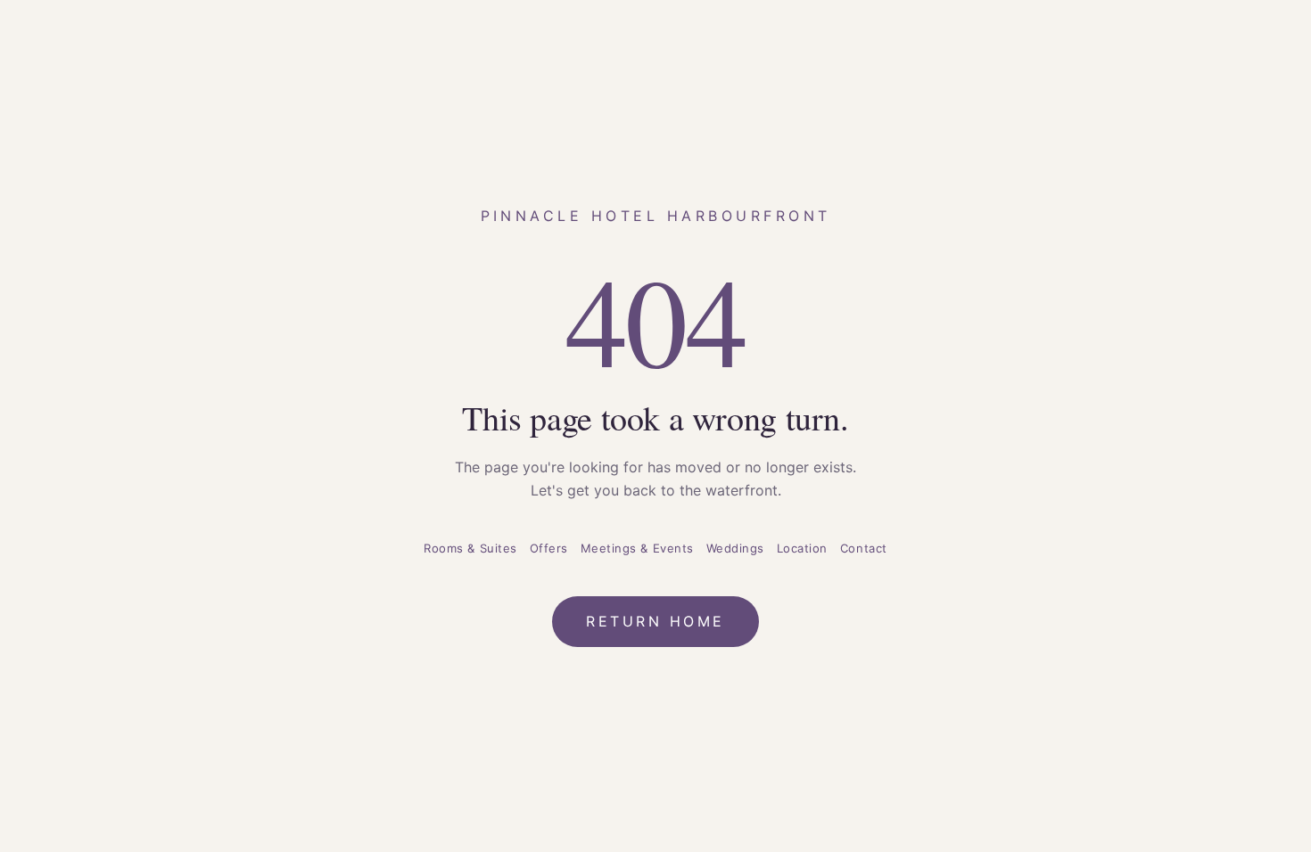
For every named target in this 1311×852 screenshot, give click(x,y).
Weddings (735, 548)
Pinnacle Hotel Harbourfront (656, 216)
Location (802, 548)
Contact (863, 548)
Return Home (655, 621)
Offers (549, 548)
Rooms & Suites (470, 548)
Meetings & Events (637, 548)
